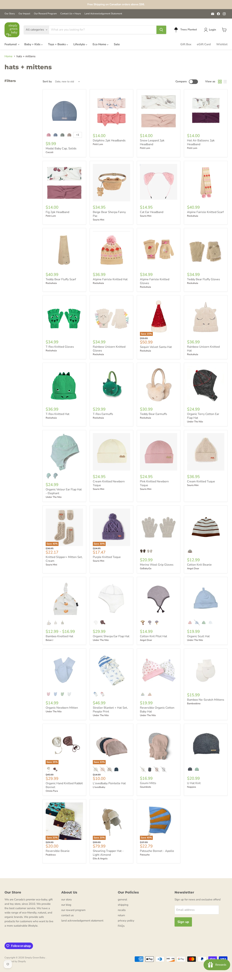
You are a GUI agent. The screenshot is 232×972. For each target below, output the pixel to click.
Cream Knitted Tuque (201, 481)
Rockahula (192, 216)
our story (66, 899)
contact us (67, 915)
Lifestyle (79, 44)
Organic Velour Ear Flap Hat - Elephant (64, 491)
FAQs (121, 926)
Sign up (183, 922)
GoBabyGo (145, 568)
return (121, 915)
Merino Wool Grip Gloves (156, 565)
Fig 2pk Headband (57, 212)
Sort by (47, 81)
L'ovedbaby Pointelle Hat (109, 783)
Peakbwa (51, 854)
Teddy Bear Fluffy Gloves (203, 279)
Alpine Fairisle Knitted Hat (110, 279)
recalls (122, 910)
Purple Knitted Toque (107, 557)
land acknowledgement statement (82, 920)
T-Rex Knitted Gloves (60, 347)
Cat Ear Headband (151, 212)
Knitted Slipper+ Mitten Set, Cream (64, 559)
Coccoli (49, 152)
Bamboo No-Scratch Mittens (205, 700)
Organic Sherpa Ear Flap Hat (111, 636)
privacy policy (126, 920)
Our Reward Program (45, 13)
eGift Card (204, 44)
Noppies (191, 787)
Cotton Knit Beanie (199, 565)
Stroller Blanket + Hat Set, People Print (110, 710)
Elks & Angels (100, 858)
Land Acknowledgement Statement (103, 13)
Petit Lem (98, 144)
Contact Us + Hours (70, 13)
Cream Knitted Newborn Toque (109, 483)
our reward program (73, 910)
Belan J (49, 640)
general (122, 899)
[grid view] (219, 81)
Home (9, 56)
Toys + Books (57, 44)
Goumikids (145, 787)
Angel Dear (193, 568)
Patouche (145, 854)
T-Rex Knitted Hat (57, 414)
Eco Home (100, 44)
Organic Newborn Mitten (62, 708)
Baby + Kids (32, 44)
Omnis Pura (52, 791)
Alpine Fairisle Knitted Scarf (205, 212)
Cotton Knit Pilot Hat (153, 636)
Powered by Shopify (15, 961)
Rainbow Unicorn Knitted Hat (203, 349)
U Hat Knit (194, 783)
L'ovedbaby (99, 787)
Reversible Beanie (58, 851)
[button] (211, 30)
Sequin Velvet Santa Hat (156, 347)
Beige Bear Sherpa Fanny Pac (109, 214)
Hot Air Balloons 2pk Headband (201, 142)
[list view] (224, 81)
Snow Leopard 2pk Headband (152, 142)
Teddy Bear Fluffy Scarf (61, 279)
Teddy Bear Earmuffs (153, 414)
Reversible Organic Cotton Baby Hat (157, 710)
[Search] (161, 30)
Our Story (10, 13)
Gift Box (185, 44)
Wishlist (221, 44)
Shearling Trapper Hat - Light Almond (108, 853)
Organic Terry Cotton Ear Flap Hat (203, 416)
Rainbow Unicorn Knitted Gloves (109, 349)
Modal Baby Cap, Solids (61, 148)
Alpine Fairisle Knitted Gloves (154, 281)
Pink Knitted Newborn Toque (154, 483)
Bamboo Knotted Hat (59, 636)
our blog (66, 905)
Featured (11, 44)
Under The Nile (195, 421)
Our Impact (24, 13)
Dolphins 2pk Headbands (109, 140)
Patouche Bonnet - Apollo (157, 851)
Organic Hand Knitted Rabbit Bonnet (64, 785)
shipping (123, 905)
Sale (117, 44)
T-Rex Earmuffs (103, 414)
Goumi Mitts (148, 783)
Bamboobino (193, 703)
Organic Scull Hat (198, 636)
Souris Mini (98, 219)
